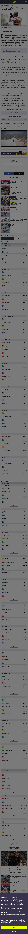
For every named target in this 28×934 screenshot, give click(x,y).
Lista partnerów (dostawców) (7, 924)
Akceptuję (14, 927)
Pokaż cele (14, 931)
